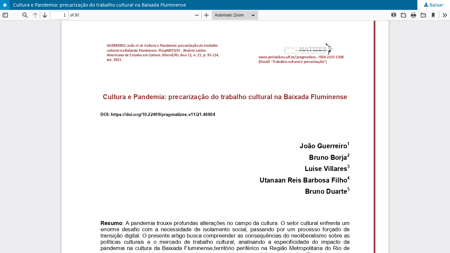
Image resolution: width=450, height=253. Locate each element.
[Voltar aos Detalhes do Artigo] (5, 5)
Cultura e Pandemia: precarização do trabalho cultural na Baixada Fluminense (99, 5)
